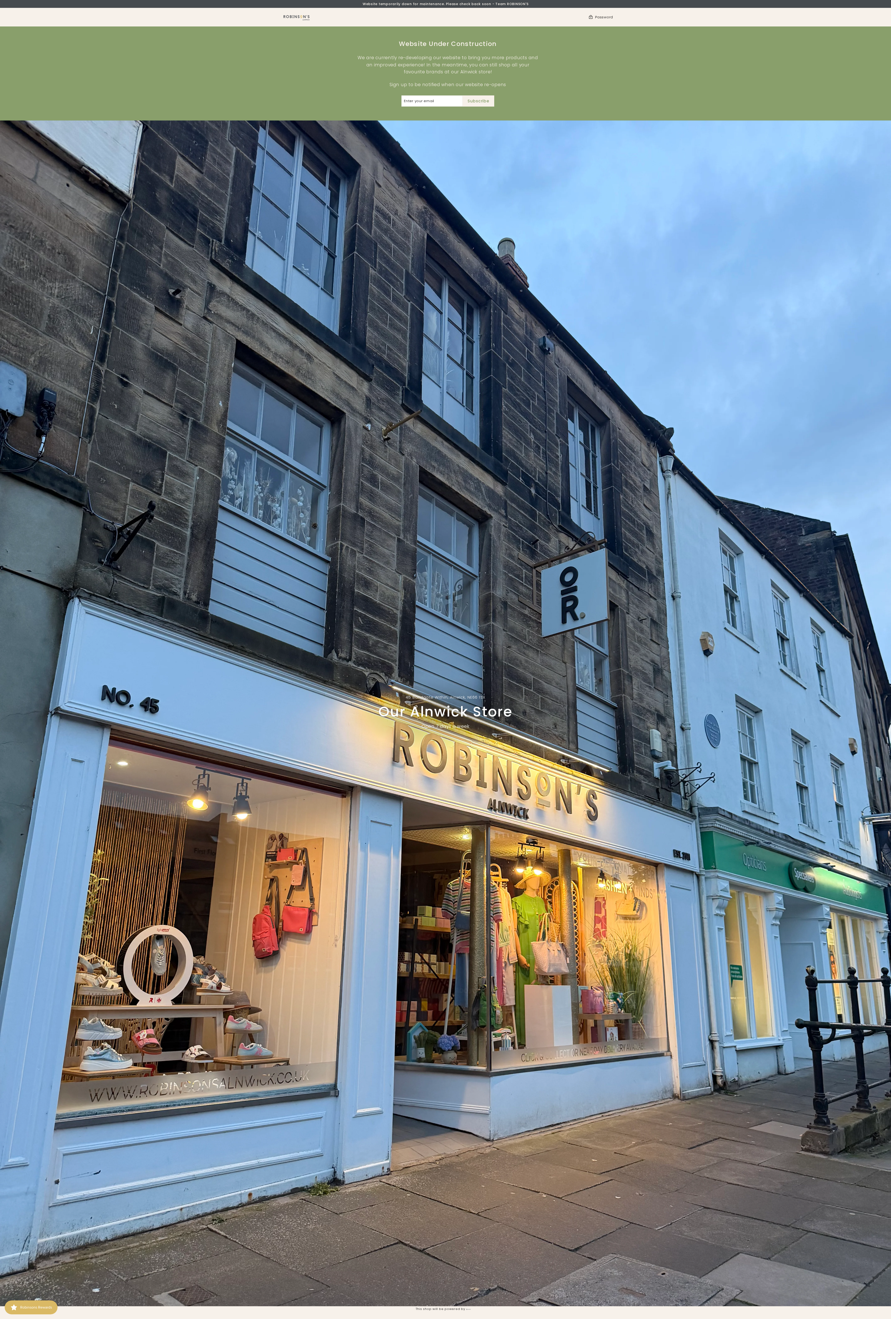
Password (604, 17)
